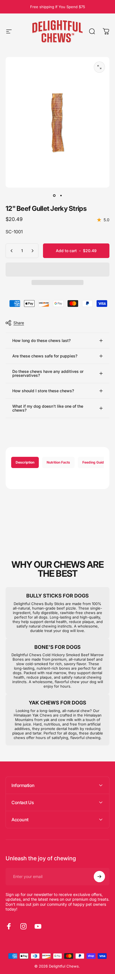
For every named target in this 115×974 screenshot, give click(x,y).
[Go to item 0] (54, 195)
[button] (57, 270)
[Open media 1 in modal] (99, 67)
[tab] (25, 462)
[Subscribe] (99, 876)
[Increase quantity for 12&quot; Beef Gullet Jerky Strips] (32, 251)
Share (18, 322)
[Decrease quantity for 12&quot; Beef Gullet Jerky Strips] (12, 251)
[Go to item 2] (61, 195)
